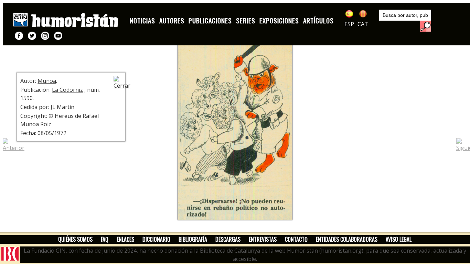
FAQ (104, 239)
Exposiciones (279, 20)
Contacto (296, 239)
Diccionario (156, 239)
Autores (171, 20)
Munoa (47, 81)
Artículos (318, 20)
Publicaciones (210, 20)
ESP (349, 24)
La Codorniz (67, 90)
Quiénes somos (75, 239)
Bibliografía (193, 239)
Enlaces (125, 239)
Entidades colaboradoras (346, 239)
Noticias (142, 20)
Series (245, 20)
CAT (362, 24)
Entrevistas (263, 239)
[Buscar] (425, 26)
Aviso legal (399, 239)
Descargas (228, 239)
